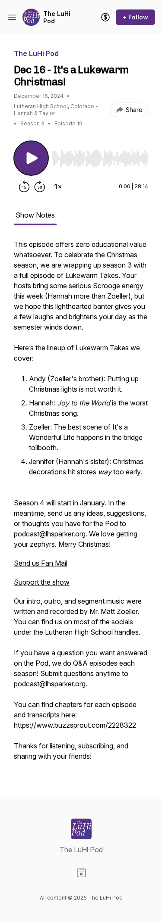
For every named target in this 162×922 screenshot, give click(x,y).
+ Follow (135, 17)
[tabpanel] (81, 504)
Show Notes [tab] (35, 215)
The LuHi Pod (56, 17)
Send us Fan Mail (40, 563)
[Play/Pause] (31, 158)
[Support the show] (105, 17)
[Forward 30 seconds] (40, 187)
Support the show (42, 582)
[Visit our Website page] (81, 873)
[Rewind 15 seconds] (24, 187)
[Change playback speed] (58, 187)
